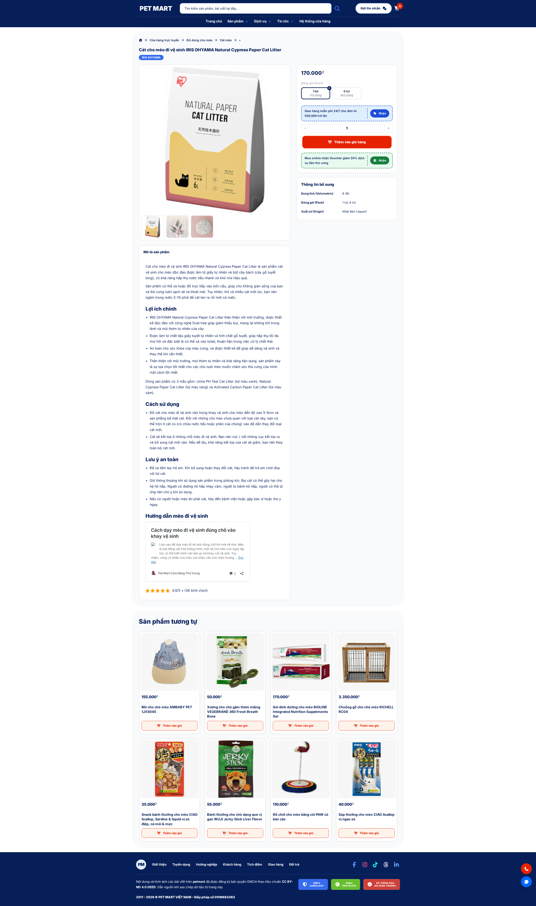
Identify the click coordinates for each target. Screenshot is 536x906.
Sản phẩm (235, 21)
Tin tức (283, 21)
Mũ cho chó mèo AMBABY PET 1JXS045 (142, 631)
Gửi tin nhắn (371, 8)
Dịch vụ (260, 21)
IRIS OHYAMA (151, 57)
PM (141, 864)
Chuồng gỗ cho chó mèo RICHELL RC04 (339, 631)
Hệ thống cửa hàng (314, 21)
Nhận (382, 113)
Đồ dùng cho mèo (200, 40)
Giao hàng (275, 864)
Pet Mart (156, 8)
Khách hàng (232, 864)
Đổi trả (294, 864)
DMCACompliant (317, 884)
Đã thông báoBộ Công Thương (385, 884)
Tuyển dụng (181, 864)
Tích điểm (254, 864)
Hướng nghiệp (206, 864)
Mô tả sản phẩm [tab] (156, 252)
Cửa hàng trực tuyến (164, 40)
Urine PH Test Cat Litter (215, 381)
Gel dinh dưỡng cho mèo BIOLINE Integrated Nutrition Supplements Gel (275, 631)
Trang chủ (214, 21)
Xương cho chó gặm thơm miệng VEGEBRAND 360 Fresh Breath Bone (209, 631)
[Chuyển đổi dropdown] (247, 21)
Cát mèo (226, 40)
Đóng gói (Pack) (312, 83)
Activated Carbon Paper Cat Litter (240, 387)
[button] (170, 725)
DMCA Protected (349, 884)
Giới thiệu (159, 864)
